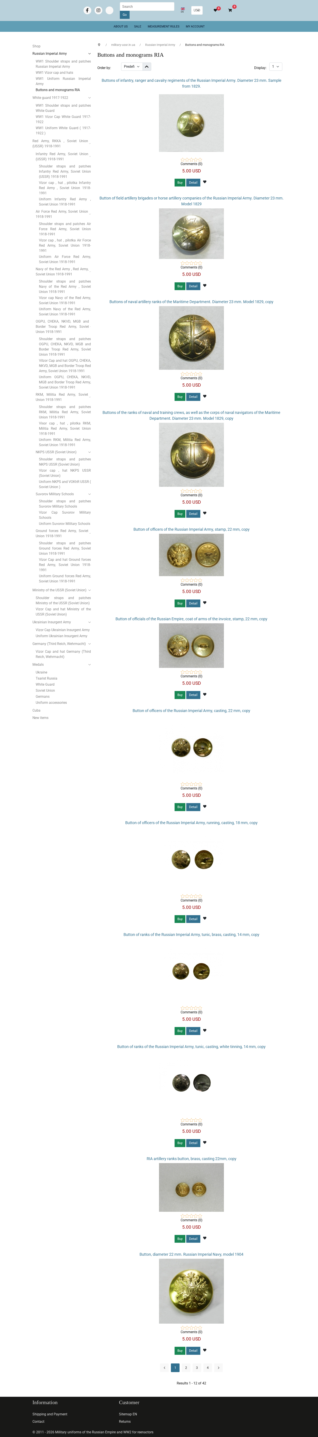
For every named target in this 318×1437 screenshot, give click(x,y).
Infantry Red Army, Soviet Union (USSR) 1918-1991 (62, 156)
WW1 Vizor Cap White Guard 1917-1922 (63, 119)
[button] (228, 10)
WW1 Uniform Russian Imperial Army (63, 81)
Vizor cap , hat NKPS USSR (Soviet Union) (65, 473)
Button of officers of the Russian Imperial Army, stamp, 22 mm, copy (191, 529)
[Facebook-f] (87, 10)
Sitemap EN (128, 1414)
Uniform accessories (51, 703)
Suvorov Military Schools (55, 494)
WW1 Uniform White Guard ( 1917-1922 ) (63, 130)
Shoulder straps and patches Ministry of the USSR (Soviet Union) (63, 600)
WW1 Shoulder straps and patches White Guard (63, 108)
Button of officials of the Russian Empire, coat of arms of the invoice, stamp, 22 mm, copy (191, 619)
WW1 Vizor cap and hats (54, 73)
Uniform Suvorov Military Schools (64, 524)
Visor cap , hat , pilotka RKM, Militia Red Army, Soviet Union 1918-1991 (65, 428)
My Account (195, 26)
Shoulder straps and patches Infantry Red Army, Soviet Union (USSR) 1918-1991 (65, 171)
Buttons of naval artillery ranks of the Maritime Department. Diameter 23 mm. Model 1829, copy (191, 301)
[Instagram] (98, 10)
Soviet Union (45, 690)
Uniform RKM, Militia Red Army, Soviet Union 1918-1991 (65, 442)
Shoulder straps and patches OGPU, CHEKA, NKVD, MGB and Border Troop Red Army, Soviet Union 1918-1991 (65, 347)
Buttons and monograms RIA (58, 90)
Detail (193, 183)
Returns (125, 1421)
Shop (36, 46)
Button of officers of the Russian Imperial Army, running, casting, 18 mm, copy (191, 822)
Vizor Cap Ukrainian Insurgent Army (63, 630)
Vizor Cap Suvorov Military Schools (65, 515)
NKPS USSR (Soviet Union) (56, 452)
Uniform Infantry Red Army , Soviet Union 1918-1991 (65, 201)
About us (121, 26)
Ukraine (41, 672)
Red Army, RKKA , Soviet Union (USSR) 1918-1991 (60, 143)
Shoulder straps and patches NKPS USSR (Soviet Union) (65, 461)
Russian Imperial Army (49, 53)
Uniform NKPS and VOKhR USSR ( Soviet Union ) (65, 484)
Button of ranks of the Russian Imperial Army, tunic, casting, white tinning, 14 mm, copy (191, 1046)
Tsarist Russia (46, 678)
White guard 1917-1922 (50, 98)
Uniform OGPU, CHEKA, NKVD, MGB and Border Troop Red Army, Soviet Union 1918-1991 (65, 382)
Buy (180, 183)
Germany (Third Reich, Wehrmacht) (59, 644)
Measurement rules (163, 26)
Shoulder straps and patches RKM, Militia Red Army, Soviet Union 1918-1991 (65, 412)
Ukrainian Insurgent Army (51, 622)
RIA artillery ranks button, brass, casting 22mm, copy (191, 1158)
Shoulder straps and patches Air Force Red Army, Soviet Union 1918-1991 (65, 229)
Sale (137, 26)
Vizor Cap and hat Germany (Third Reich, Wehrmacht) (63, 654)
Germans (43, 696)
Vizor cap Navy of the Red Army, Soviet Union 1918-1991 (65, 300)
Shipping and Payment (49, 1414)
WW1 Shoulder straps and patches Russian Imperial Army (63, 64)
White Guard (45, 684)
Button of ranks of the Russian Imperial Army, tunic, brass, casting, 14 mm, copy (191, 934)
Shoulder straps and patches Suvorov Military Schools (65, 503)
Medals (38, 664)
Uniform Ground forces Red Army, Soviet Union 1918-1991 (65, 578)
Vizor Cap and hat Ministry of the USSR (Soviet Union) (63, 611)
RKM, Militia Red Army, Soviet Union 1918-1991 (62, 397)
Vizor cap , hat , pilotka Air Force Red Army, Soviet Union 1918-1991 (65, 245)
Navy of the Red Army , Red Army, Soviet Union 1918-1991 (62, 271)
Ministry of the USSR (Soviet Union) (59, 590)
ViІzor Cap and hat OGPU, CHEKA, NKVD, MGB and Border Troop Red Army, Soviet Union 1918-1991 (65, 365)
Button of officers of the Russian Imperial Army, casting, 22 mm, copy (191, 710)
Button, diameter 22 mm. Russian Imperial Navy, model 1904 (191, 1254)
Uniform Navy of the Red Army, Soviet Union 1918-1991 (65, 311)
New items (40, 718)
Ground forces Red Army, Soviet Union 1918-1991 (62, 533)
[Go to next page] (218, 1367)
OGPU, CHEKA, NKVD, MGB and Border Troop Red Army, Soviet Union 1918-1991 (62, 326)
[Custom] (109, 10)
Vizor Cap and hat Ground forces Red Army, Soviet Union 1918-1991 (65, 565)
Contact (38, 1421)
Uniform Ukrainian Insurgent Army (61, 636)
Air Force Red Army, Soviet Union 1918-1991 (62, 214)
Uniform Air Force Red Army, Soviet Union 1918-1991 (65, 259)
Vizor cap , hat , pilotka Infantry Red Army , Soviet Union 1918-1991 (65, 188)
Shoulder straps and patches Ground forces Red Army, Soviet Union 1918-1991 (65, 548)
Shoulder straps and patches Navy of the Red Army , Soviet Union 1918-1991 (65, 286)
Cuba (36, 710)
